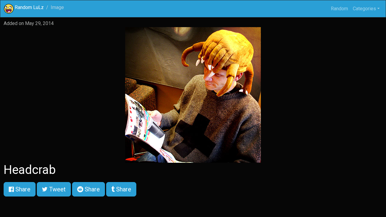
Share (22, 189)
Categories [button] (364, 8)
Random (339, 8)
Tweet (57, 189)
